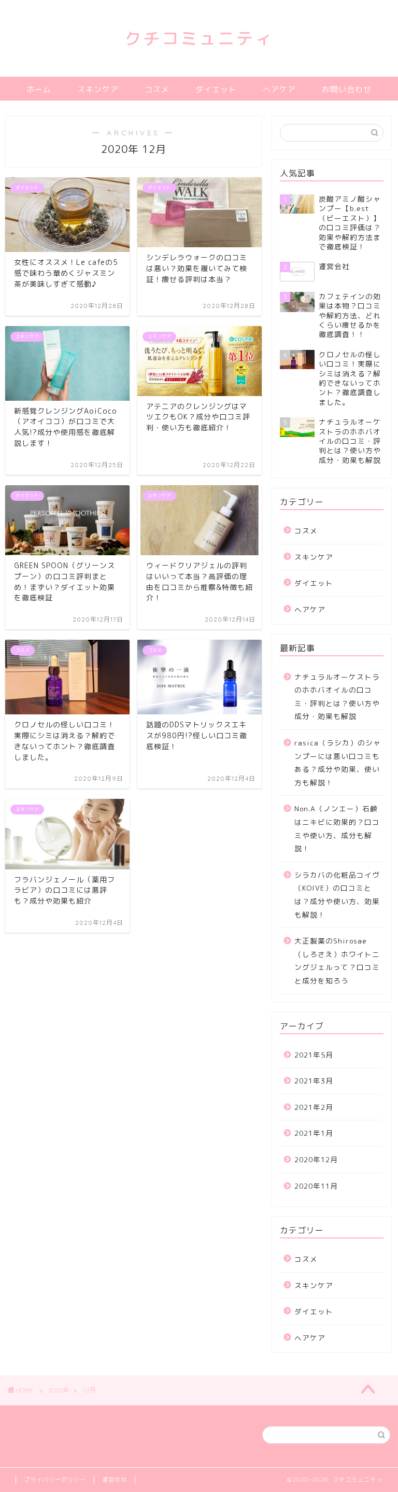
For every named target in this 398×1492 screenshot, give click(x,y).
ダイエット (216, 89)
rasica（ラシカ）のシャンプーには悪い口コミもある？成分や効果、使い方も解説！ (337, 762)
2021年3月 (313, 1081)
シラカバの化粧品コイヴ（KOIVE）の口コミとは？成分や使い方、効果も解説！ (337, 895)
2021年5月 (313, 1055)
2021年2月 (313, 1107)
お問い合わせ (347, 89)
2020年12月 (316, 1159)
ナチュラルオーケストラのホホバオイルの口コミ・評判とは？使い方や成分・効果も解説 (337, 697)
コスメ (157, 89)
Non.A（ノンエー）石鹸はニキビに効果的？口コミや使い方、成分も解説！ (337, 828)
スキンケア (98, 89)
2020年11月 (316, 1186)
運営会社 (114, 1479)
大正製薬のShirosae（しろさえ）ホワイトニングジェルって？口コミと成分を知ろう (337, 961)
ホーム (38, 89)
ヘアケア (279, 89)
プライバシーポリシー (55, 1479)
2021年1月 (313, 1133)
